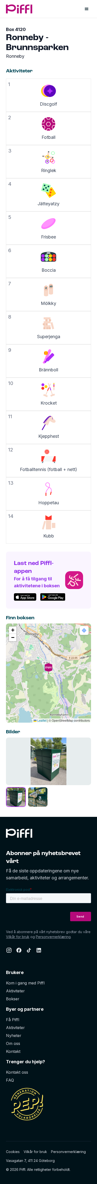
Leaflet (42, 720)
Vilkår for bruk (17, 937)
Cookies (13, 1152)
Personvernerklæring (53, 937)
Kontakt (13, 1051)
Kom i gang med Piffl (25, 982)
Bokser (12, 998)
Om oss (13, 1043)
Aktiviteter (15, 990)
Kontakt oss (17, 1072)
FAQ (10, 1080)
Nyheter (13, 1035)
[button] (48, 673)
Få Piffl (12, 1019)
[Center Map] (84, 630)
